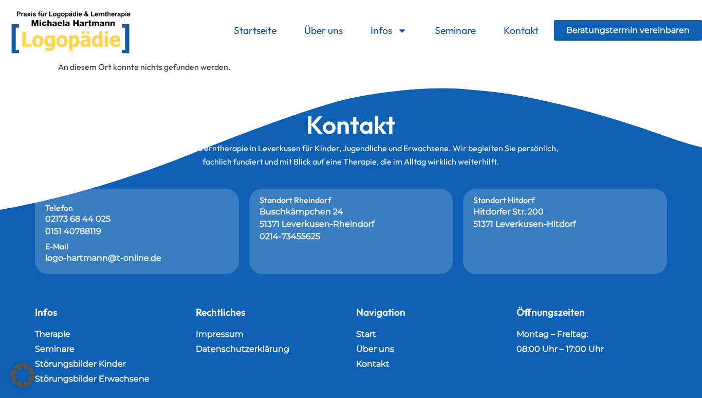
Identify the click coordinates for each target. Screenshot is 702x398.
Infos (381, 30)
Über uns (323, 30)
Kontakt (521, 30)
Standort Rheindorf (295, 200)
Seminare (455, 30)
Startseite (255, 30)
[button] (22, 375)
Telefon (59, 208)
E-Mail (56, 246)
